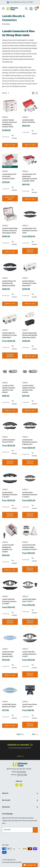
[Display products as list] (37, 93)
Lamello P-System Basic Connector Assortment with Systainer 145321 (10, 231)
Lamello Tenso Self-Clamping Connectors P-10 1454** (9, 602)
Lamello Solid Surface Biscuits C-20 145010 (9, 705)
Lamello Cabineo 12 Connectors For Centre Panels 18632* (9, 335)
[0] (36, 8)
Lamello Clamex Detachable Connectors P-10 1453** (9, 495)
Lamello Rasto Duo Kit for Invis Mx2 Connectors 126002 (9, 176)
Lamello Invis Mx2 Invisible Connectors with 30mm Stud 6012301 (8, 389)
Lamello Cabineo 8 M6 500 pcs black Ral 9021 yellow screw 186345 (29, 335)
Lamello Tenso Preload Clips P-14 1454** (29, 705)
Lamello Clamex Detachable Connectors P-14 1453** (29, 495)
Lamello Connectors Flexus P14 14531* (8, 441)
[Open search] (26, 8)
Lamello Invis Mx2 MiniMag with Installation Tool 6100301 (8, 548)
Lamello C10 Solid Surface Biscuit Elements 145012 (8, 654)
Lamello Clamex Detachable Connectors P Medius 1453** (29, 442)
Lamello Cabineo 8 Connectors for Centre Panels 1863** (29, 283)
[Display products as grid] (33, 93)
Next (33, 734)
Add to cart (10, 145)
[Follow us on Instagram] (21, 784)
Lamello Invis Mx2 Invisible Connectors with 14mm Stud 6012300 (28, 389)
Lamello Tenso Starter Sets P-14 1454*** (29, 600)
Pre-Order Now (10, 198)
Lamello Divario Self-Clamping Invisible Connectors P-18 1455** (30, 547)
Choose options (30, 251)
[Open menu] (3, 8)
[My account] (31, 8)
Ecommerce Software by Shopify (12, 862)
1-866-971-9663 (17, 748)
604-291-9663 (21, 772)
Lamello (5, 117)
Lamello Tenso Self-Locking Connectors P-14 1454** (29, 654)
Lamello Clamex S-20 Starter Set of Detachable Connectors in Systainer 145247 (29, 178)
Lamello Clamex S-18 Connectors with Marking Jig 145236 (9, 283)
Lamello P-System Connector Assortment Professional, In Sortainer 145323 (9, 123)
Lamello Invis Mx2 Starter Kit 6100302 (28, 121)
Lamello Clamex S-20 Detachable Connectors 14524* (29, 231)
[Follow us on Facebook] (16, 784)
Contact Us (31, 865)
